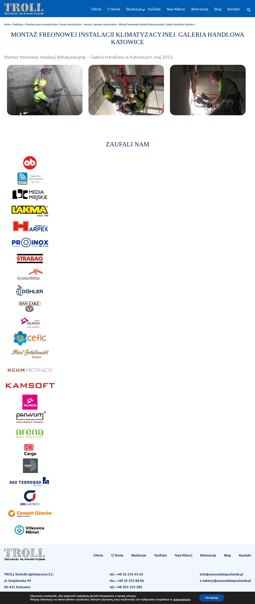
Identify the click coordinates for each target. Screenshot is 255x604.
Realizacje (134, 9)
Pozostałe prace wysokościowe (41, 24)
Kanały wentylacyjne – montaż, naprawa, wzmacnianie (88, 24)
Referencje (199, 9)
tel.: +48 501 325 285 (126, 587)
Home (7, 24)
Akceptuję (211, 598)
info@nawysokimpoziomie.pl (221, 574)
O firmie (113, 9)
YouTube (154, 9)
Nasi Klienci (176, 9)
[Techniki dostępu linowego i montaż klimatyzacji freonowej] (44, 114)
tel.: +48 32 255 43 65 (126, 574)
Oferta (96, 9)
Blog (217, 9)
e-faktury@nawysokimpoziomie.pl (225, 580)
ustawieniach (181, 599)
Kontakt (233, 9)
